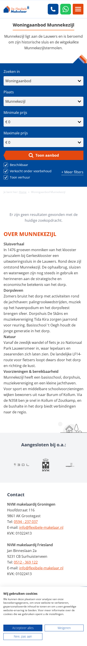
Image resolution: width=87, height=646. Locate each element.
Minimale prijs (15, 112)
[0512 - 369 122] (53, 9)
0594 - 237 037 (26, 521)
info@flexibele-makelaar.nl (41, 527)
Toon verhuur (20, 177)
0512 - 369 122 (26, 562)
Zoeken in (12, 71)
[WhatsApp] (65, 9)
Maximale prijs (16, 133)
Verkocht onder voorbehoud (31, 171)
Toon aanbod (47, 155)
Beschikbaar (19, 165)
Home (23, 192)
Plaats (9, 92)
